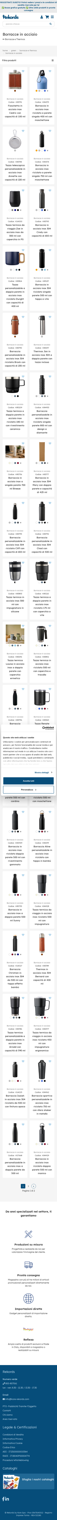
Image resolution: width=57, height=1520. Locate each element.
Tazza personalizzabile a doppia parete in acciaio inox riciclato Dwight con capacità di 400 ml (15, 295)
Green (13, 50)
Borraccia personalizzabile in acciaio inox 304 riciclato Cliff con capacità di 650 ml (15, 544)
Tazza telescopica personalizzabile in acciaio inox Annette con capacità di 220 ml (15, 172)
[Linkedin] (7, 1499)
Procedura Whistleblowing (16, 1460)
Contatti (7, 1410)
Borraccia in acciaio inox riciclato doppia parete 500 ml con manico (42, 1166)
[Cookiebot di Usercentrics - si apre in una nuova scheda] (42, 728)
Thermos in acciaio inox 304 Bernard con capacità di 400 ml (42, 976)
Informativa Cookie (12, 1443)
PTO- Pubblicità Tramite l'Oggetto (19, 1406)
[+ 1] (33, 1186)
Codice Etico (9, 1447)
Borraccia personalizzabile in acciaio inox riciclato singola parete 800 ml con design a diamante (42, 422)
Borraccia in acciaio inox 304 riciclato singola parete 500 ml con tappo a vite (42, 291)
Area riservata (10, 1419)
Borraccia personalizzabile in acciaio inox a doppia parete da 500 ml (15, 1166)
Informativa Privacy (13, 1439)
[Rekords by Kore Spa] (11, 17)
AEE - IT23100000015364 (15, 1451)
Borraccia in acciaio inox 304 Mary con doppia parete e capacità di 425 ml (42, 485)
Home (5, 50)
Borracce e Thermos (15, 39)
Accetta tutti (28, 781)
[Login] (41, 17)
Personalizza (27, 789)
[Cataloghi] (28, 1488)
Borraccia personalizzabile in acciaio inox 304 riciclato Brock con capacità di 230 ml (15, 358)
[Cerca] (50, 24)
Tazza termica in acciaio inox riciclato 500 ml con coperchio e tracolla (42, 667)
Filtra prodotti (9, 60)
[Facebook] (3, 1499)
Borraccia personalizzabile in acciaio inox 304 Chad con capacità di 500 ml (42, 544)
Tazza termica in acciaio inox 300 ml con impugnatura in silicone (15, 604)
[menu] (52, 16)
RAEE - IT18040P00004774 (16, 1456)
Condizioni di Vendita (13, 1434)
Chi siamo (8, 1414)
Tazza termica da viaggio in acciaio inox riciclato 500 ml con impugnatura (42, 916)
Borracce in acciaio (14, 53)
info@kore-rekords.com (17, 1399)
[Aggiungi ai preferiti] (23, 71)
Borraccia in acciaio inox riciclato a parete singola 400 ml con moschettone (42, 112)
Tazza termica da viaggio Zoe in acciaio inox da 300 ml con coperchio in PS (15, 232)
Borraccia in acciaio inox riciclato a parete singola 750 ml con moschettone (42, 172)
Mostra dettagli (42, 772)
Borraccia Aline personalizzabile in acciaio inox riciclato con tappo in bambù (42, 853)
